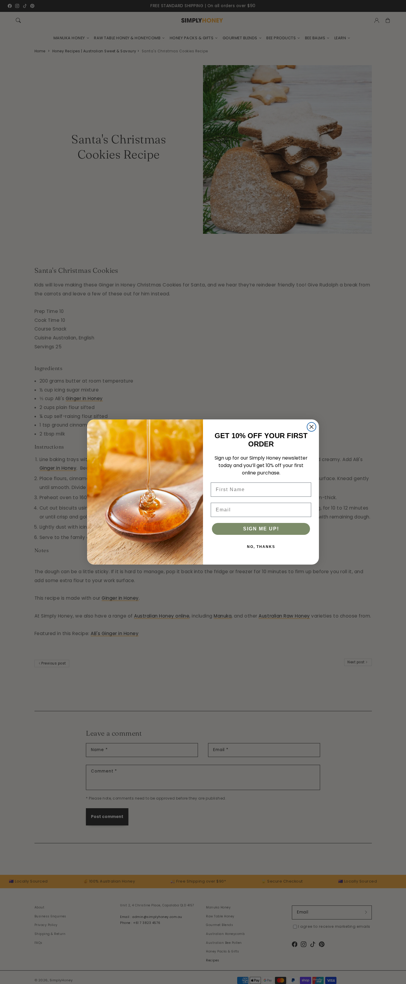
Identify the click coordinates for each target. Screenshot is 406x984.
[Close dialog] (311, 426)
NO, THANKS (261, 547)
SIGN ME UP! (261, 528)
